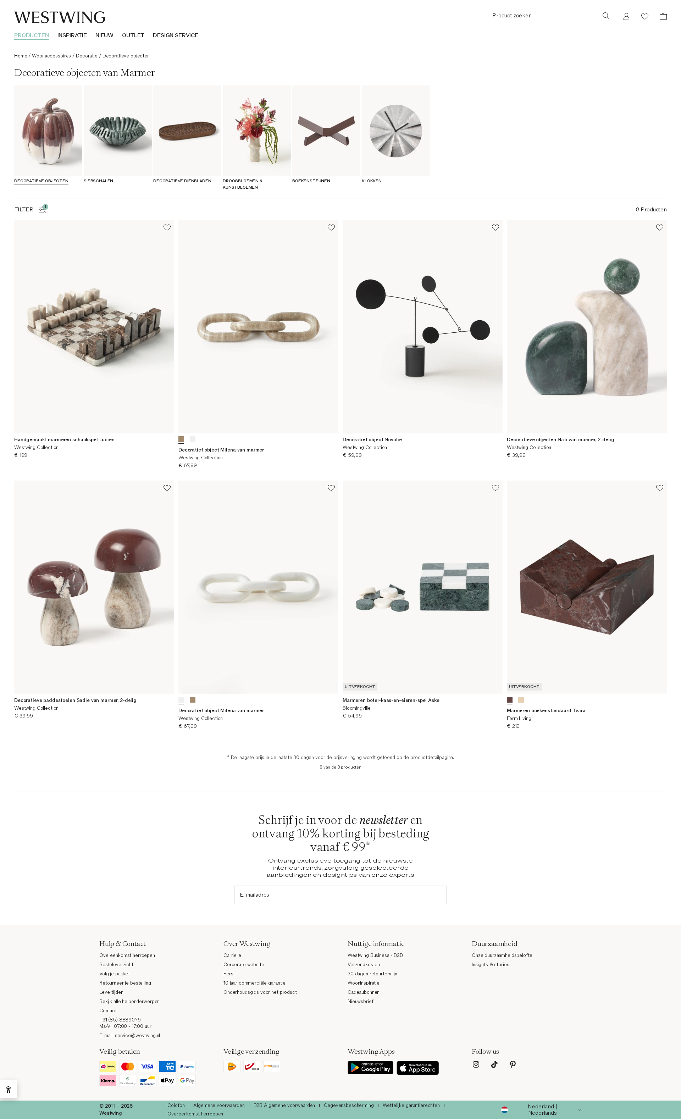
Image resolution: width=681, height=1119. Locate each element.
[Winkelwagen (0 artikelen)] (663, 16)
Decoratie (87, 55)
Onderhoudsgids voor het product (260, 992)
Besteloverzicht (116, 964)
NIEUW (104, 35)
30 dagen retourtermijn (372, 973)
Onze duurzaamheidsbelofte (502, 955)
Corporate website (243, 964)
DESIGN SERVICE (175, 35)
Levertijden (111, 992)
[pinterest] (513, 1064)
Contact (108, 1010)
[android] (371, 1068)
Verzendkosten (364, 964)
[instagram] (476, 1064)
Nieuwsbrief (360, 1001)
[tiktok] (494, 1064)
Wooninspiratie (364, 983)
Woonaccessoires (51, 55)
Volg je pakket (114, 973)
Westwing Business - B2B (375, 955)
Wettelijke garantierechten (411, 1105)
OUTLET (133, 35)
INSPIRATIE (72, 35)
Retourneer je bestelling (125, 983)
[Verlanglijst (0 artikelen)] (644, 16)
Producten (31, 35)
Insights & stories (490, 964)
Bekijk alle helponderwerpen (129, 1001)
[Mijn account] (626, 16)
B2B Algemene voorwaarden (284, 1105)
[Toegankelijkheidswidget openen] (8, 1089)
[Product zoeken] (605, 15)
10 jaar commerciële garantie (254, 983)
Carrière (232, 955)
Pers (228, 973)
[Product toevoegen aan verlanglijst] (167, 228)
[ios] (418, 1068)
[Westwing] (59, 17)
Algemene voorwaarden (218, 1105)
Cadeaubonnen (364, 992)
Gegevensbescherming (348, 1105)
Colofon (175, 1105)
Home (20, 55)
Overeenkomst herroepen (127, 955)
